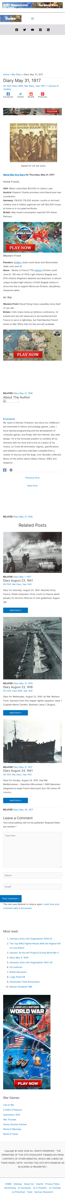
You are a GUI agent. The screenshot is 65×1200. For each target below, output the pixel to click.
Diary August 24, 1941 (18, 770)
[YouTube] (32, 30)
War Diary (29, 86)
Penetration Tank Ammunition (25, 982)
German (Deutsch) (43, 1192)
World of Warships (12, 1129)
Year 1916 (27, 691)
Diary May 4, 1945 (19, 957)
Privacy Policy (52, 1184)
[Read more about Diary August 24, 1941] (32, 741)
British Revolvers (18, 972)
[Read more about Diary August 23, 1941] (32, 552)
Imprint (39, 1184)
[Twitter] (25, 30)
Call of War (8, 1105)
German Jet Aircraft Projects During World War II (34, 952)
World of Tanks (10, 1134)
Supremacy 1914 (11, 1114)
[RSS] (48, 30)
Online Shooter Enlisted (15, 1124)
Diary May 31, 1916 (23, 393)
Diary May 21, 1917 (22, 767)
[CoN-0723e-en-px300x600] (26, 1042)
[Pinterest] (40, 30)
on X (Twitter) (40, 1188)
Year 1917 (40, 86)
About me (29, 1184)
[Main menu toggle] (32, 18)
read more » (15, 610)
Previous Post (32, 478)
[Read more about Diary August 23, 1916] (32, 648)
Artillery (18, 262)
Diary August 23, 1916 (18, 687)
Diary (22, 174)
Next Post (32, 485)
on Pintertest (18, 1192)
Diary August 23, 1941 (18, 580)
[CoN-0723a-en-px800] (32, 237)
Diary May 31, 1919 (23, 683)
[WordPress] (11, 470)
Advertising (10, 1188)
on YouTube (55, 1188)
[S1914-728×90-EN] (32, 111)
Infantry (39, 270)
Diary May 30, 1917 (23, 809)
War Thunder (9, 1119)
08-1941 (7, 584)
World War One (11, 174)
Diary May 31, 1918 (22, 516)
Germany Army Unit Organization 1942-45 (31, 962)
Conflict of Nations (12, 1110)
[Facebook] (17, 30)
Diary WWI (17, 86)
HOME (8, 1184)
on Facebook (24, 1188)
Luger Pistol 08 (17, 977)
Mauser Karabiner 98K (21, 986)
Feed (29, 1192)
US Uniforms (16, 967)
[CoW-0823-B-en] (32, 345)
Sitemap (18, 1184)
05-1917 (7, 86)
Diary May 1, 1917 (22, 577)
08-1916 (7, 691)
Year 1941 (27, 584)
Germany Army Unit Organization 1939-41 (31, 938)
